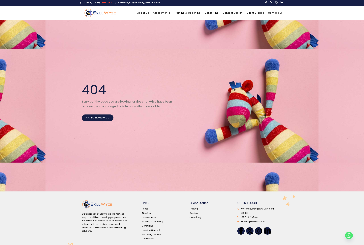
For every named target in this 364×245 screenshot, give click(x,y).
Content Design (233, 12)
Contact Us (275, 12)
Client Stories (255, 12)
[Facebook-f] (266, 2)
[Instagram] (276, 2)
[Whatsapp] (349, 235)
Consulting (211, 12)
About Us (143, 12)
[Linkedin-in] (281, 2)
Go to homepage (97, 117)
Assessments (161, 12)
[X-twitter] (271, 2)
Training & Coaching (187, 12)
